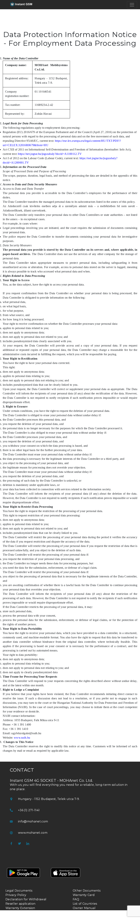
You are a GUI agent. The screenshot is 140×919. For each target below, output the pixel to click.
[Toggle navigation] (132, 4)
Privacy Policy (15, 895)
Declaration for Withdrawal (25, 899)
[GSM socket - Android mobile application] (24, 879)
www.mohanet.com (32, 832)
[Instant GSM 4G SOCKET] (21, 5)
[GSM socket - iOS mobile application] (65, 879)
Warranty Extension (20, 908)
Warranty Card (84, 895)
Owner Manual (84, 908)
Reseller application (20, 903)
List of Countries (85, 903)
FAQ (76, 899)
